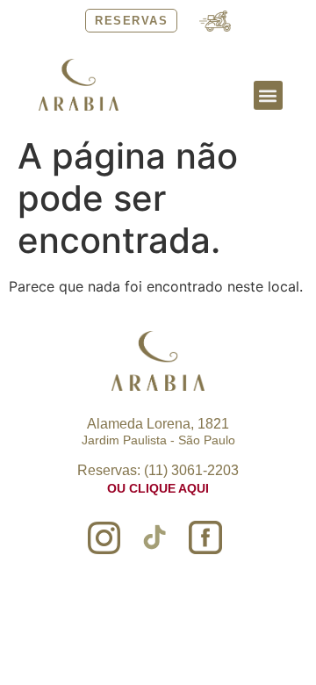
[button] (268, 95)
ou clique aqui (158, 488)
